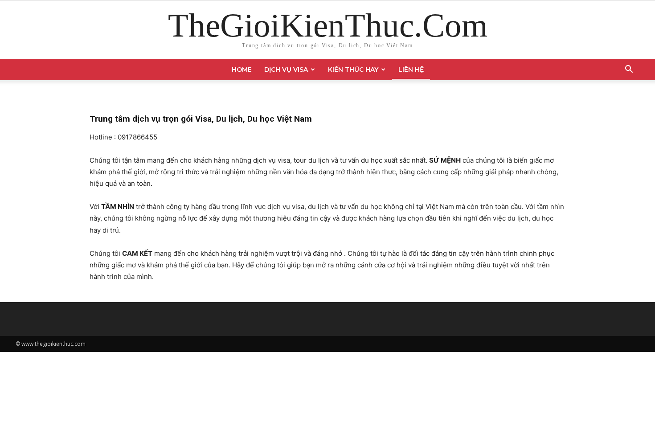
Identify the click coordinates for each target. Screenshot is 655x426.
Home (242, 70)
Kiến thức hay (353, 70)
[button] (628, 70)
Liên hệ (411, 70)
